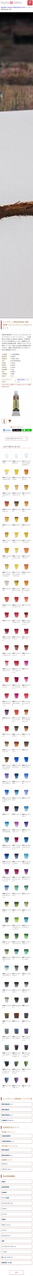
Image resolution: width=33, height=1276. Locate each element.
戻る (16, 1272)
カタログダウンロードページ (14, 438)
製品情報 (3, 7)
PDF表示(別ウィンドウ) (23, 381)
